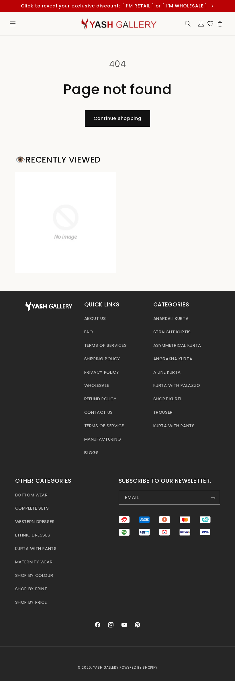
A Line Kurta (167, 372)
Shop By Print (31, 589)
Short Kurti (167, 399)
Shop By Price (31, 602)
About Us (95, 318)
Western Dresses (35, 521)
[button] (12, 23)
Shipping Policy (102, 359)
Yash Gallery (106, 667)
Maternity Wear (34, 562)
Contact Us (98, 412)
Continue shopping (117, 118)
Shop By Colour (34, 575)
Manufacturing (102, 439)
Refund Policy (100, 399)
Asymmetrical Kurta (177, 345)
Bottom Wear (31, 495)
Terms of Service (104, 426)
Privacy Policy (101, 372)
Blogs (91, 453)
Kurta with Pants (174, 426)
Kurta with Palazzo (176, 385)
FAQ (88, 332)
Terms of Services (105, 345)
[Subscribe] (213, 498)
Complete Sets (32, 508)
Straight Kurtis (172, 332)
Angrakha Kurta (173, 359)
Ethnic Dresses (32, 535)
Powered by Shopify (138, 667)
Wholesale (96, 385)
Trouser (163, 412)
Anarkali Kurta (171, 318)
